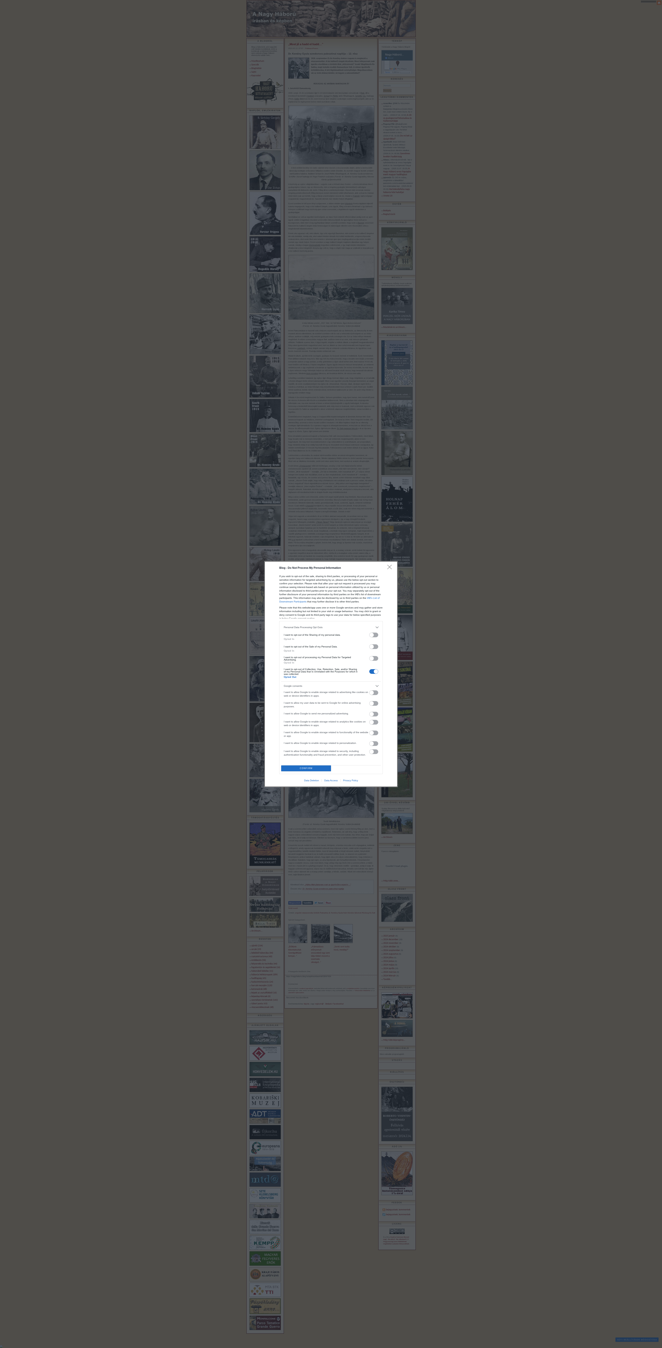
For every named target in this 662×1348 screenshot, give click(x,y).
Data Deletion (311, 780)
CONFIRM (306, 768)
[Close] (390, 568)
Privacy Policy (350, 780)
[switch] (373, 635)
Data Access (331, 780)
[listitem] (331, 627)
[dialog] (331, 674)
